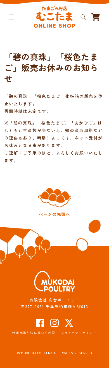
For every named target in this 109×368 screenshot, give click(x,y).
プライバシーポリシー (79, 332)
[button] (11, 17)
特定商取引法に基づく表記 (33, 332)
